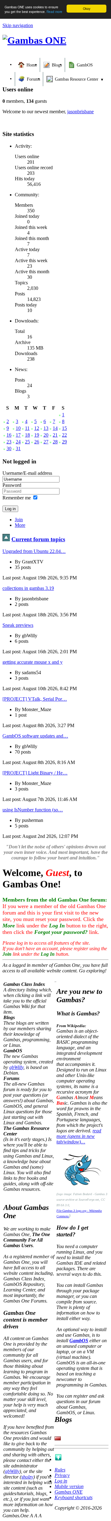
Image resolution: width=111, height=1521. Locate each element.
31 (18, 448)
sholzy (27, 1476)
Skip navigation (17, 25)
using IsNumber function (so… (32, 809)
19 (36, 435)
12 (36, 428)
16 (8, 435)
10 (18, 428)
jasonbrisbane (80, 111)
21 (55, 435)
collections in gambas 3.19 (28, 588)
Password (11, 485)
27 (45, 441)
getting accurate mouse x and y (32, 662)
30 (8, 448)
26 (36, 441)
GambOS (78, 1340)
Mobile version (69, 1486)
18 (27, 435)
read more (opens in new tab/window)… (78, 1136)
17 (18, 435)
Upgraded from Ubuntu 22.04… (34, 551)
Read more (54, 11)
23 (8, 441)
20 (45, 435)
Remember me (16, 497)
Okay (86, 8)
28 (55, 441)
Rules (60, 1469)
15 (64, 428)
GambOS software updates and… (35, 735)
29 (64, 441)
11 (27, 428)
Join (19, 519)
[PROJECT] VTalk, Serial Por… (34, 699)
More (20, 525)
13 (45, 428)
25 (27, 441)
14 (55, 428)
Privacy (62, 1475)
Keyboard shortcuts (73, 1497)
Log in (61, 1480)
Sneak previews (17, 625)
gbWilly (16, 1067)
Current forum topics (38, 539)
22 (64, 435)
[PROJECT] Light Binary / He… (35, 772)
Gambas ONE (69, 1492)
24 (18, 441)
